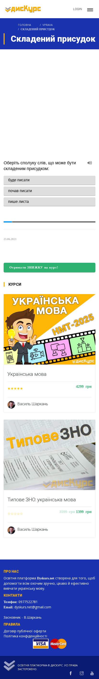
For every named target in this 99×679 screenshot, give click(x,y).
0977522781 (30, 601)
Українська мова (27, 374)
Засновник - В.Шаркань (23, 616)
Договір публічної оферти (25, 630)
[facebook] (71, 672)
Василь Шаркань (33, 403)
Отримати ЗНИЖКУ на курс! (34, 267)
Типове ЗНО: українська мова (41, 499)
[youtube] (92, 672)
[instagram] (81, 672)
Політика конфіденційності (25, 635)
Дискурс (57, 664)
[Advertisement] (49, 101)
